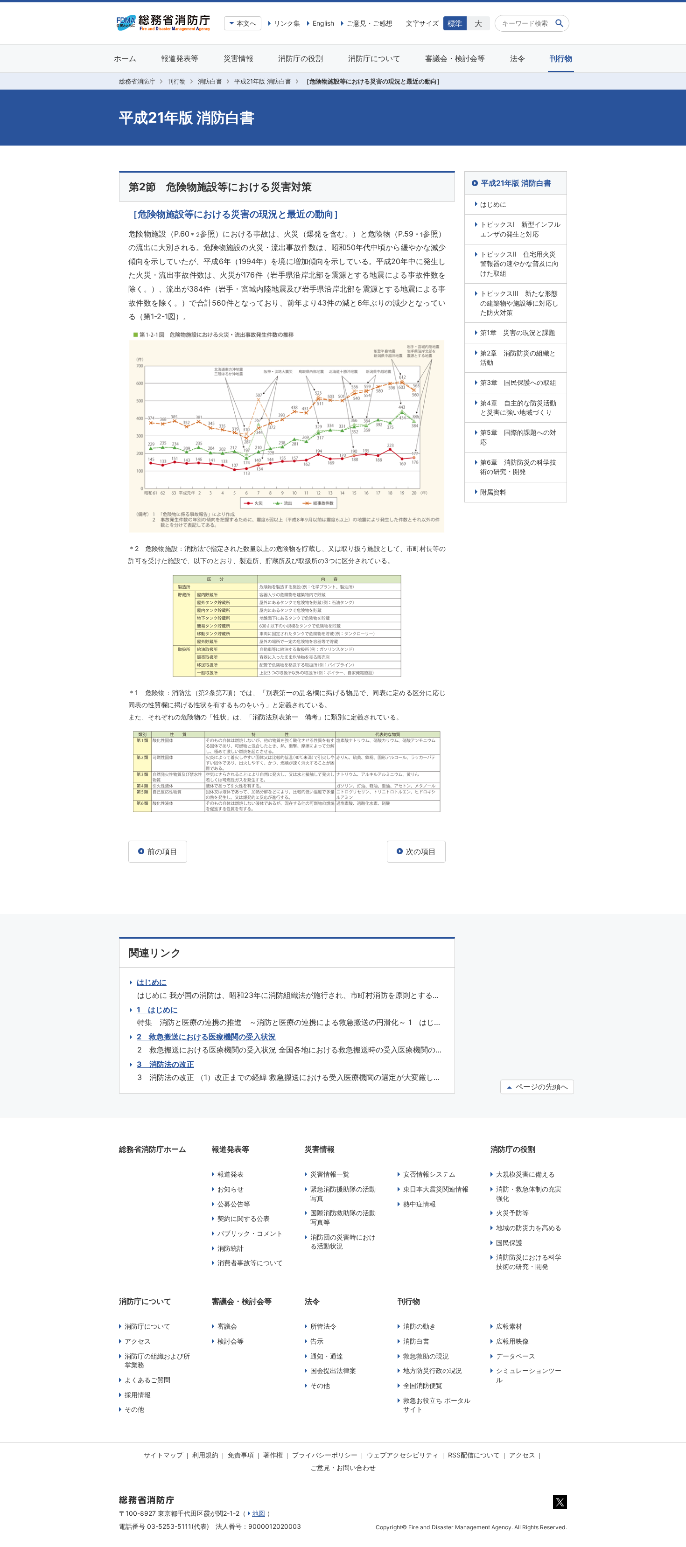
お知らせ (230, 1189)
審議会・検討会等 (455, 58)
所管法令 (323, 1326)
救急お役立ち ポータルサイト (436, 1405)
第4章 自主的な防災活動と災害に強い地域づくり (518, 407)
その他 (134, 1409)
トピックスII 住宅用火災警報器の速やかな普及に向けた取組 (519, 263)
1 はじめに (157, 1009)
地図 (258, 1513)
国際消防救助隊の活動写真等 (343, 1217)
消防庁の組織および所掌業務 (157, 1360)
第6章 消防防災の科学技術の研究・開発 (518, 466)
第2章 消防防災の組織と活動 (518, 357)
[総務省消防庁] (163, 28)
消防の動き (419, 1326)
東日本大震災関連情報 (436, 1189)
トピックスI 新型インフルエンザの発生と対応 (520, 228)
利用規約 (205, 1455)
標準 (455, 23)
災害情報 (238, 58)
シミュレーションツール (528, 1375)
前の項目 (161, 851)
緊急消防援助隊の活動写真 (343, 1193)
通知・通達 (326, 1356)
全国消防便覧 (422, 1385)
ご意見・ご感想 (369, 23)
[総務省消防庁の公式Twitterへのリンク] (560, 1507)
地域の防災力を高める (528, 1228)
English (323, 23)
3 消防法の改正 (165, 1064)
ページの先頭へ (540, 1086)
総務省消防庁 (137, 81)
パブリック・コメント (250, 1233)
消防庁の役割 (300, 58)
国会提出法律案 (333, 1370)
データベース (515, 1356)
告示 (316, 1341)
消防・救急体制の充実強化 (528, 1193)
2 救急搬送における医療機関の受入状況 (206, 1036)
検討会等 (230, 1341)
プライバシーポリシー (324, 1455)
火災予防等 (512, 1213)
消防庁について (374, 58)
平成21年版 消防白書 (262, 81)
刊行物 (561, 58)
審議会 (227, 1326)
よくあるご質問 (147, 1380)
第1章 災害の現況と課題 (517, 332)
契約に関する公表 (243, 1218)
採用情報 (138, 1395)
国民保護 (509, 1243)
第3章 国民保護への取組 (518, 382)
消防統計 (230, 1248)
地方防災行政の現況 (432, 1370)
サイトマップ (163, 1455)
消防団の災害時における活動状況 (343, 1241)
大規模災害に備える (525, 1174)
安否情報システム (429, 1174)
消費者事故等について (250, 1263)
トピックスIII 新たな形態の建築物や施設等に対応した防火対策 (519, 302)
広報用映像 (512, 1341)
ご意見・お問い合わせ (343, 1467)
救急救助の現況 (426, 1356)
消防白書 (210, 81)
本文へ (246, 23)
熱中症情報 (419, 1204)
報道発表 (230, 1174)
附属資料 (493, 492)
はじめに (493, 204)
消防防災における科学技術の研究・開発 (528, 1261)
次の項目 (420, 851)
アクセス (138, 1341)
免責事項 (241, 1455)
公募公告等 (233, 1204)
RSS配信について (474, 1455)
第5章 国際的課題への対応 (518, 437)
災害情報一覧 (330, 1174)
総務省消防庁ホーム (152, 1149)
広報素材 (509, 1326)
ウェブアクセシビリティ (403, 1455)
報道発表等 (179, 58)
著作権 (273, 1455)
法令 (517, 58)
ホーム (125, 58)
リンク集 (287, 23)
